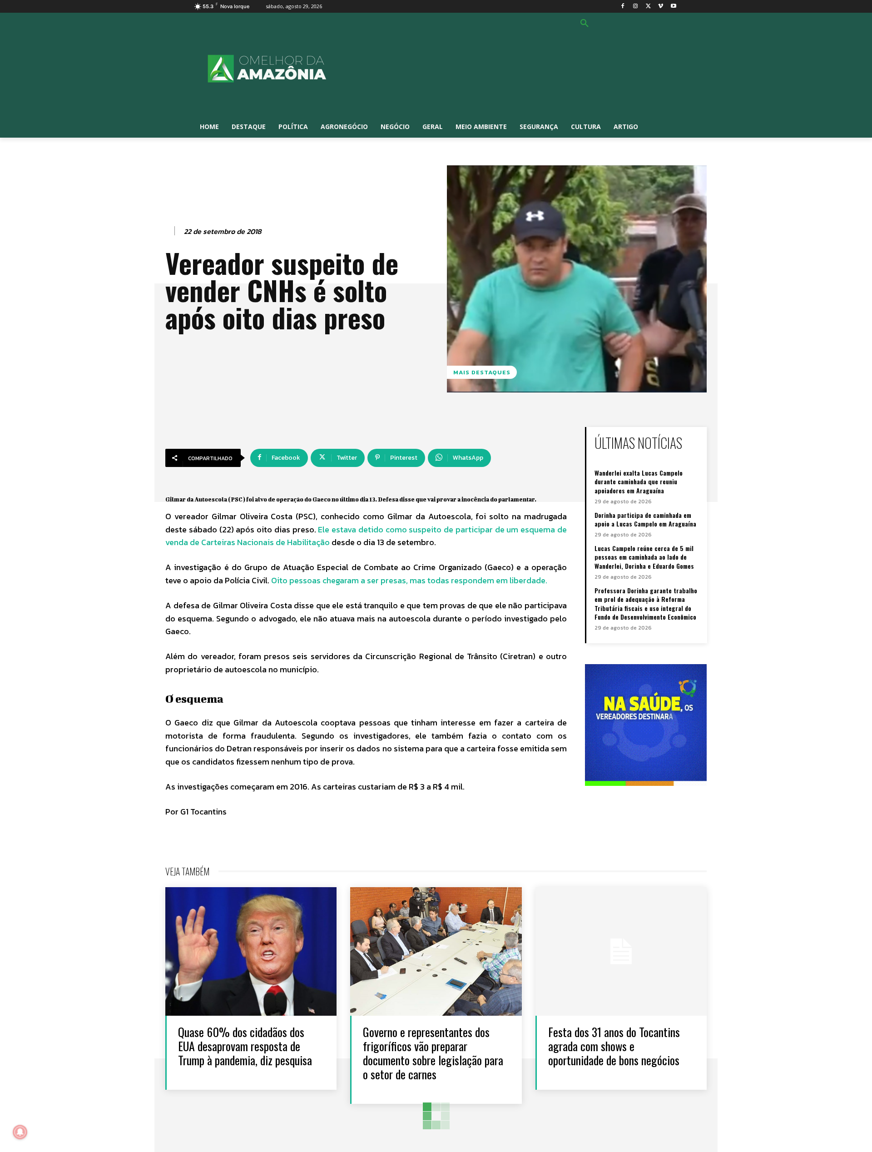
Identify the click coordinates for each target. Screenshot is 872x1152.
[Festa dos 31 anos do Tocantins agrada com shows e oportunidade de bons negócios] (621, 951)
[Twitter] (648, 6)
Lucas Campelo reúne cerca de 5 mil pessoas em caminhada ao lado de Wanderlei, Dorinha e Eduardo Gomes (644, 557)
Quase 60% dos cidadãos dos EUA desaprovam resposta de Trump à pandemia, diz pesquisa (245, 1046)
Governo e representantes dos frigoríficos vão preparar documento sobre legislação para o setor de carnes (433, 1053)
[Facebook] (623, 6)
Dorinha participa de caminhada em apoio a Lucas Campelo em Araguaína (645, 519)
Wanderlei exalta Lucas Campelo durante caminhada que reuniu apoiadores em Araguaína (639, 481)
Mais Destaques (481, 372)
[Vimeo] (660, 6)
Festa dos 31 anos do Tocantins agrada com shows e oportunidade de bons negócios (614, 1046)
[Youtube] (673, 6)
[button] (584, 24)
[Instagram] (635, 6)
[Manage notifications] (20, 1132)
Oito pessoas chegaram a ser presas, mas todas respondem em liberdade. (409, 580)
